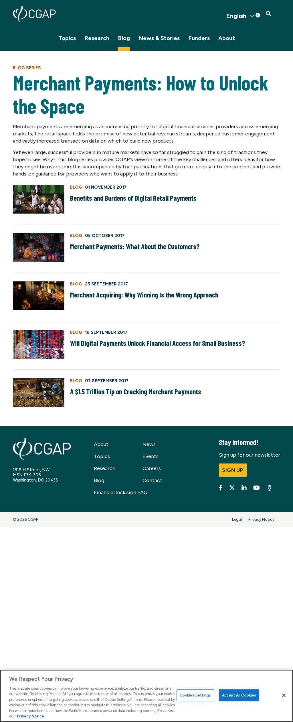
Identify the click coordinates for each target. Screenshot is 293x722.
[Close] (284, 695)
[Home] (34, 14)
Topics (67, 38)
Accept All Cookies (239, 695)
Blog (124, 38)
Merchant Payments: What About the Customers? (135, 246)
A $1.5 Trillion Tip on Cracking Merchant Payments (135, 391)
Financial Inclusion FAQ (121, 492)
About (226, 38)
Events (150, 456)
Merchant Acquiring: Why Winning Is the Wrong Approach (144, 294)
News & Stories (159, 38)
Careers (151, 468)
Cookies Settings (195, 695)
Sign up (232, 470)
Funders (199, 38)
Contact (152, 480)
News (149, 444)
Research (96, 38)
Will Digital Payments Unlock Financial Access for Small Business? (157, 343)
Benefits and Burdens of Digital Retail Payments (133, 198)
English (236, 16)
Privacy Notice (261, 519)
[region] (146, 696)
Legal (237, 519)
